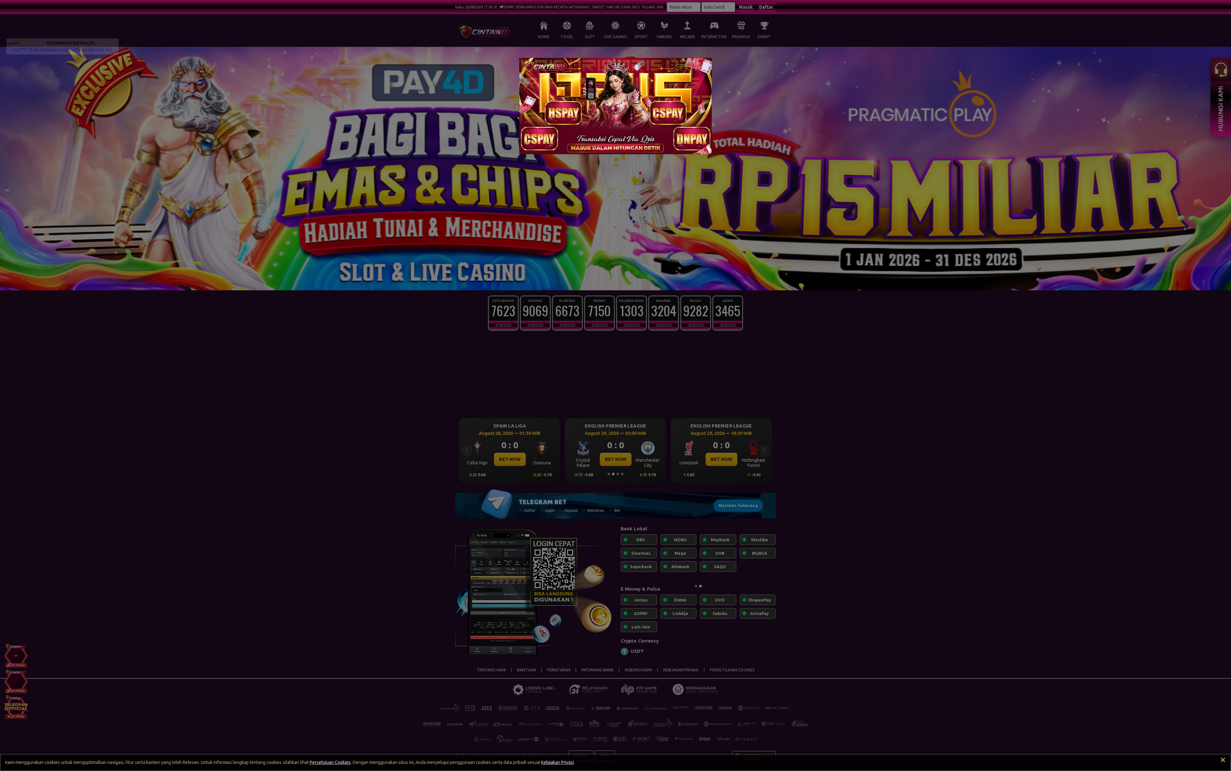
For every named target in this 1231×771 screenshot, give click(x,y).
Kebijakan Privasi (557, 762)
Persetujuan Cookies (330, 762)
